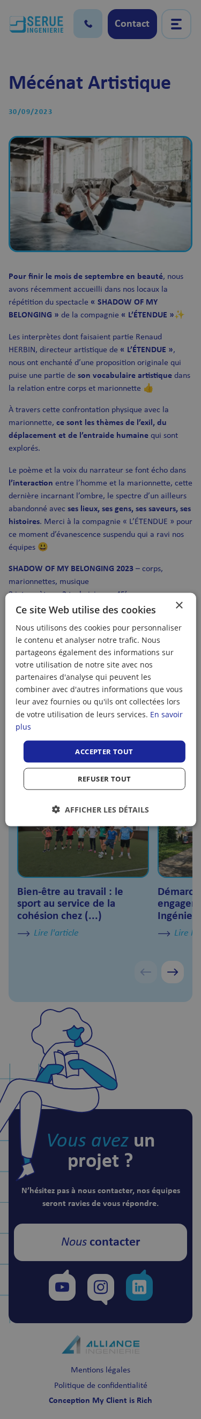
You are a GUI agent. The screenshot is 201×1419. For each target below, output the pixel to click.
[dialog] (100, 709)
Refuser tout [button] (104, 779)
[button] (100, 810)
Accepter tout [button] (104, 751)
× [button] (179, 605)
